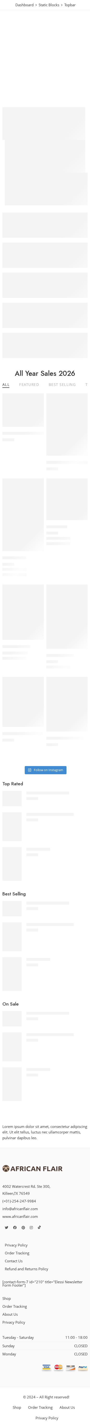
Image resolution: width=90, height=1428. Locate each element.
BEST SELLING (62, 385)
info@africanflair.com (20, 1209)
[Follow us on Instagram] (31, 1227)
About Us (10, 1314)
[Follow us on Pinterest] (23, 1227)
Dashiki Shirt (56, 526)
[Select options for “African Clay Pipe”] (37, 639)
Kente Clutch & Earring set (23, 433)
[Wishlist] (39, 398)
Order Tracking (17, 1253)
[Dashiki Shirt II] (23, 514)
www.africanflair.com (20, 1216)
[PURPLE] (15, 570)
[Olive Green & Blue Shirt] (23, 702)
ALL (6, 385)
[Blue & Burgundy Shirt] (67, 704)
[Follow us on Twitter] (6, 1227)
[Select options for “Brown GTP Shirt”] (81, 648)
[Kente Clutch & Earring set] (23, 410)
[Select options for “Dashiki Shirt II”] (37, 550)
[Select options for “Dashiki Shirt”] (81, 519)
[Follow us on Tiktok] (39, 1227)
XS (5, 575)
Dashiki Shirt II (14, 557)
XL (63, 667)
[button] (37, 426)
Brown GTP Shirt (60, 655)
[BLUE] (54, 539)
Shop (6, 1298)
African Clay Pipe (16, 646)
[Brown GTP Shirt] (67, 616)
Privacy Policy (16, 1245)
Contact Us (14, 1261)
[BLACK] (4, 570)
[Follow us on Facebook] (15, 1227)
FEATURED (29, 385)
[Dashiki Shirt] (67, 499)
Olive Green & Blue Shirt (22, 733)
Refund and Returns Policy (26, 1269)
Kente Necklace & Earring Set (50, 814)
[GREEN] (59, 539)
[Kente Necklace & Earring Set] (67, 424)
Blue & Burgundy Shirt (64, 738)
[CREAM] (10, 570)
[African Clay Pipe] (23, 612)
